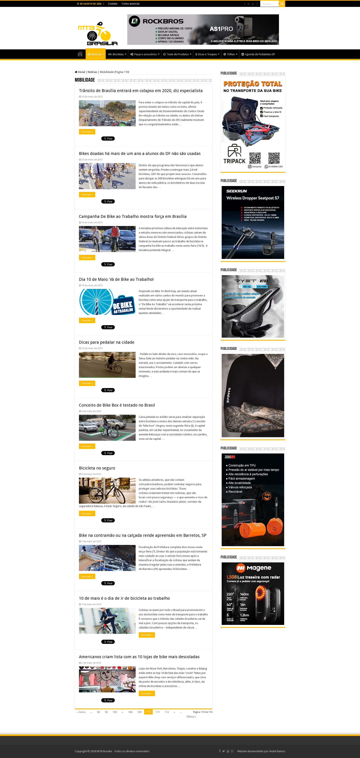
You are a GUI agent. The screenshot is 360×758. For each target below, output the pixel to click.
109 (139, 712)
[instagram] (257, 3)
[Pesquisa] (282, 4)
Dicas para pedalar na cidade (106, 342)
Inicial (81, 72)
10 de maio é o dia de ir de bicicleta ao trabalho (124, 598)
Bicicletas (118, 54)
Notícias (96, 54)
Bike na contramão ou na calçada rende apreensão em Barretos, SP (142, 535)
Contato (113, 3)
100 (114, 712)
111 (157, 712)
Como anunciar (131, 3)
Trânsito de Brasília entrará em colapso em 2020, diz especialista (141, 90)
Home (80, 53)
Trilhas (231, 54)
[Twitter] (248, 3)
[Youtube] (253, 3)
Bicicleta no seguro (97, 468)
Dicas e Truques (207, 54)
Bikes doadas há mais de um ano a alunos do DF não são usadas (140, 153)
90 (106, 712)
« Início (81, 712)
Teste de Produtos (178, 54)
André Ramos (277, 751)
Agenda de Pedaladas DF (260, 54)
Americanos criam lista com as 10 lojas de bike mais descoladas (139, 656)
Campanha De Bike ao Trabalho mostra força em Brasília (133, 216)
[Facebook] (245, 3)
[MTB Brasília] (98, 27)
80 (98, 712)
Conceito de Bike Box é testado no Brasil (117, 405)
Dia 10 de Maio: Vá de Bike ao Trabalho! (116, 279)
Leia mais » (87, 131)
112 (167, 712)
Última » (191, 716)
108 (130, 712)
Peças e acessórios (145, 54)
